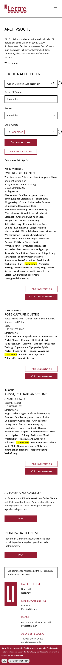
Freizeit (17, 336)
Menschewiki (12, 231)
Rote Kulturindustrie (22, 314)
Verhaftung (11, 453)
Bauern (9, 417)
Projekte (25, 605)
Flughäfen (10, 427)
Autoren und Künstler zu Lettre (37, 622)
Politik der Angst (28, 238)
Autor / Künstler (14, 92)
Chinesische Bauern (39, 202)
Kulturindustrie (40, 339)
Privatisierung (12, 245)
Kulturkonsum (12, 343)
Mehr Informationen (19, 661)
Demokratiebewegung (31, 424)
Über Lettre (27, 589)
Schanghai (10, 256)
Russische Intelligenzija (35, 249)
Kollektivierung (13, 223)
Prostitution (11, 438)
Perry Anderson (14, 168)
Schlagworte (12, 125)
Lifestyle (26, 343)
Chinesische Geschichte (17, 420)
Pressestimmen (29, 625)
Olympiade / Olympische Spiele (31, 347)
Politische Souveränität (26, 242)
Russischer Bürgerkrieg (42, 252)
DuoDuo (9, 390)
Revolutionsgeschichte (34, 245)
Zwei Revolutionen (20, 173)
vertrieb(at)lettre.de (31, 642)
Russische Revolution (16, 252)
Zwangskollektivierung (17, 278)
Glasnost (9, 216)
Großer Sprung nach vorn (30, 216)
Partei (8, 350)
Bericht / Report (13, 402)
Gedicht (32, 427)
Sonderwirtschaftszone (30, 256)
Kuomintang (21, 227)
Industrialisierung (29, 220)
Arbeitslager (19, 413)
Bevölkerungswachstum (32, 194)
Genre (8, 108)
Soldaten (9, 442)
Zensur (31, 358)
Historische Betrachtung (23, 184)
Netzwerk (26, 592)
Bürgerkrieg (11, 202)
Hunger (42, 427)
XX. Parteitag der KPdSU (26, 274)
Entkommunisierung (16, 209)
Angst (8, 413)
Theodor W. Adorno (38, 350)
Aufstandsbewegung (39, 413)
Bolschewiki (42, 198)
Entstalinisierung (38, 209)
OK (4, 661)
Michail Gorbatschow (32, 231)
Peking (25, 435)
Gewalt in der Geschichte (34, 213)
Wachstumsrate (23, 267)
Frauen (21, 427)
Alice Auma (11, 194)
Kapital (25, 431)
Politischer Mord (40, 435)
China (22, 202)
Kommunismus (39, 431)
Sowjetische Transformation (20, 260)
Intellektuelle (12, 431)
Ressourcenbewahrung (32, 438)
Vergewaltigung (39, 449)
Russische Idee (13, 249)
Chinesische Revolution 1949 (20, 205)
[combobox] (31, 99)
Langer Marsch (38, 227)
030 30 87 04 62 (34, 638)
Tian (20, 263)
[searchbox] (31, 99)
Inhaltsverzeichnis (41, 289)
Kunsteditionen (29, 609)
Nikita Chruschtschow (34, 234)
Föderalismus (12, 213)
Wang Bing (39, 267)
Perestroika (11, 238)
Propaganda (19, 350)
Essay (7, 184)
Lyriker (15, 435)
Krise (52, 431)
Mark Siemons (13, 310)
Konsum (25, 339)
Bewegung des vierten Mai (19, 198)
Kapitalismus (30, 336)
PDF (20, 518)
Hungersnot (11, 220)
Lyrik (7, 435)
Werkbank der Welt (24, 271)
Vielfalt (23, 354)
